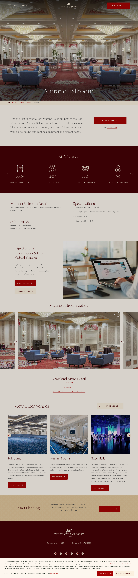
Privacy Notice (114, 564)
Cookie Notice (126, 564)
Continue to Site (105, 573)
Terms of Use (54, 573)
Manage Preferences (124, 573)
